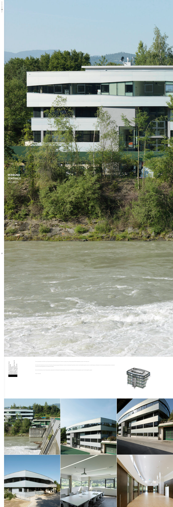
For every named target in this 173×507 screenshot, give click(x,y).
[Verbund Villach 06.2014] (32, 426)
